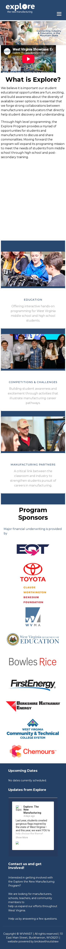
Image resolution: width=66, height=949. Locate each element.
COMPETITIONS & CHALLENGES (33, 382)
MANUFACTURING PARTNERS (33, 464)
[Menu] (60, 12)
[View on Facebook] (48, 807)
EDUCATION (33, 299)
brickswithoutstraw (46, 941)
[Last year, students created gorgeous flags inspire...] (33, 844)
